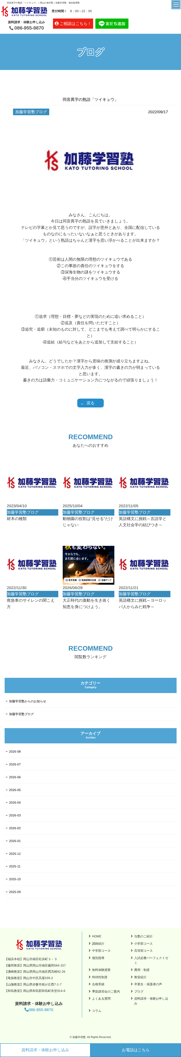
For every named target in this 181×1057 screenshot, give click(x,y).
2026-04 (15, 802)
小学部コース (143, 943)
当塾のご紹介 (143, 936)
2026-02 (15, 828)
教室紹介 (140, 977)
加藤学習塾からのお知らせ (27, 701)
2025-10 (15, 879)
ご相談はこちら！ (75, 23)
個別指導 (98, 958)
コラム (96, 1010)
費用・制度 (142, 970)
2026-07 (15, 764)
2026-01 (15, 841)
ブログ (138, 991)
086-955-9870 (29, 28)
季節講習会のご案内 (106, 991)
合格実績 (98, 984)
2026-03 (15, 815)
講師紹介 (98, 943)
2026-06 (15, 777)
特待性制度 (99, 977)
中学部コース (101, 950)
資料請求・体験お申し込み (45, 1050)
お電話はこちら (136, 1050)
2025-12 (15, 853)
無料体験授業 (101, 970)
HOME (96, 936)
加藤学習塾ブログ (21, 714)
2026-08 (15, 751)
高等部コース (143, 950)
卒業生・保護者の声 (148, 984)
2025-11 (15, 866)
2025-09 (15, 892)
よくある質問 (101, 998)
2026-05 (15, 790)
